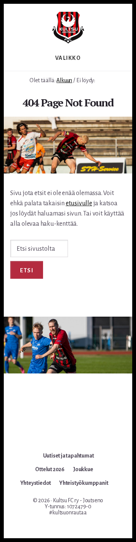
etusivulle (79, 203)
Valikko (68, 58)
